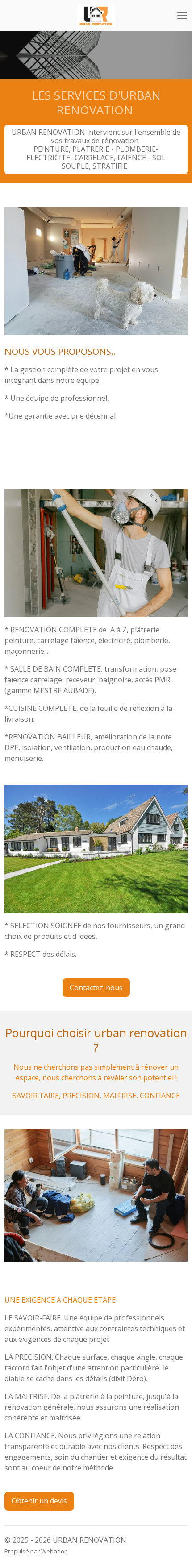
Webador (54, 1551)
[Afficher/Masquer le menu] (182, 15)
